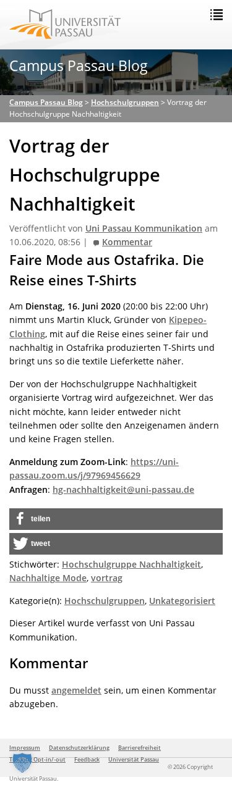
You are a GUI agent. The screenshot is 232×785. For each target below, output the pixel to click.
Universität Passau (133, 759)
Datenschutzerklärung (79, 748)
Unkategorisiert (182, 601)
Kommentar (127, 242)
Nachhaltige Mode (48, 578)
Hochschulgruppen (104, 601)
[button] (116, 519)
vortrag (106, 578)
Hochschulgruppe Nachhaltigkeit (131, 564)
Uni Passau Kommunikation (143, 228)
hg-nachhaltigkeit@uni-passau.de (123, 489)
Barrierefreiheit (139, 748)
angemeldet (76, 690)
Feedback (87, 759)
